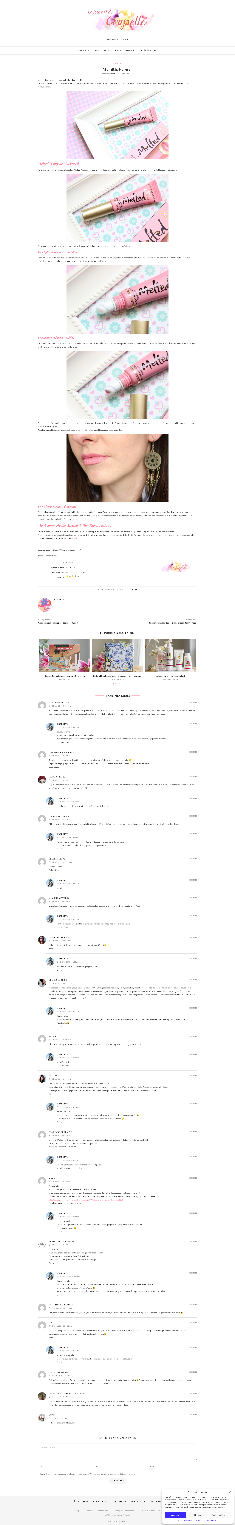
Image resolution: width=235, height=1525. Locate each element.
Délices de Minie (58, 980)
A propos (77, 1511)
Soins (96, 50)
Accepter (175, 1515)
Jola (51, 1322)
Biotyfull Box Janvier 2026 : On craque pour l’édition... (117, 676)
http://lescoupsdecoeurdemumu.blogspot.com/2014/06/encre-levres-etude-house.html (86, 1200)
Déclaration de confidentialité (205, 1520)
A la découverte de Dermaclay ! (170, 676)
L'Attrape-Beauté (59, 702)
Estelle (53, 1036)
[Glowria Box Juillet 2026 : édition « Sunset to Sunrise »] (64, 655)
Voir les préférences (220, 1515)
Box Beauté (83, 50)
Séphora (74, 538)
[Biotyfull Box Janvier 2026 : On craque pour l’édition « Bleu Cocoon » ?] (117, 655)
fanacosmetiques (59, 816)
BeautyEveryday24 (59, 1372)
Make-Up (130, 50)
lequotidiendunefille (61, 752)
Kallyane (54, 1075)
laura (52, 1415)
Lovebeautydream (59, 937)
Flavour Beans (57, 777)
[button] (229, 1492)
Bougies (118, 50)
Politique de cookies (185, 1520)
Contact (89, 1511)
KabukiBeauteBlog (59, 898)
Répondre (193, 702)
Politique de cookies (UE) (151, 1511)
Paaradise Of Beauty (60, 1132)
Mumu (52, 1178)
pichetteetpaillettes (61, 1241)
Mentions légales (103, 1511)
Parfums (107, 50)
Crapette (112, 74)
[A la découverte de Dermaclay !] (170, 655)
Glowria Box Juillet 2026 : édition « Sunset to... (64, 676)
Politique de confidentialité (126, 1511)
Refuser (197, 1515)
